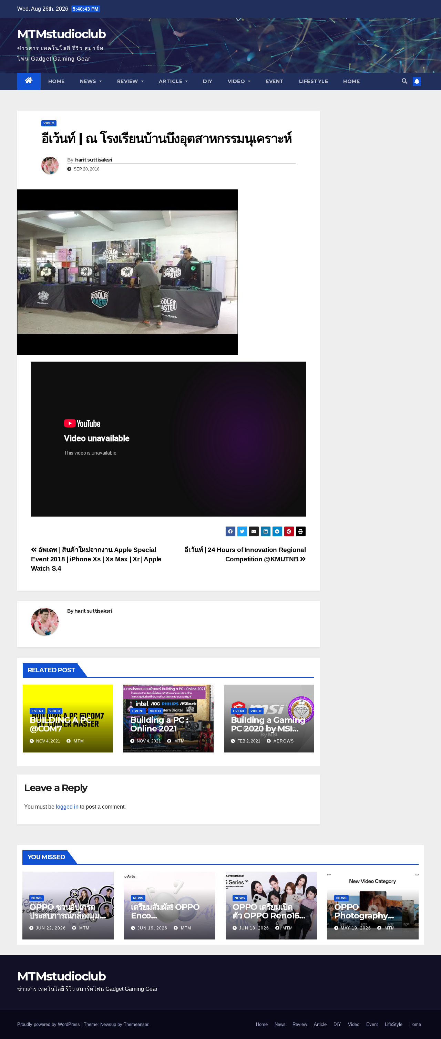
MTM (78, 741)
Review (128, 81)
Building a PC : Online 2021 (159, 724)
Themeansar (136, 1024)
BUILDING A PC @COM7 (60, 724)
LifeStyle (313, 81)
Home (56, 81)
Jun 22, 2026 (51, 928)
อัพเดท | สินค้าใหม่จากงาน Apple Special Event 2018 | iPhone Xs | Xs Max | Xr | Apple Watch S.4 (96, 559)
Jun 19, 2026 (152, 928)
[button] (404, 81)
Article (171, 81)
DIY (208, 81)
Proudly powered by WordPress (49, 1024)
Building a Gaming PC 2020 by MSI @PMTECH (268, 728)
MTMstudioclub (61, 34)
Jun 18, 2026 (254, 928)
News (89, 81)
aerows (283, 741)
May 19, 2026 (356, 928)
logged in (67, 807)
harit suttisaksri (93, 160)
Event (275, 81)
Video (237, 81)
